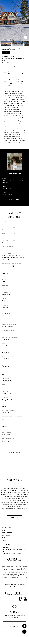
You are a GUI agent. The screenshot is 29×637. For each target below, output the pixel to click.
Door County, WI (7, 555)
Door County (14, 587)
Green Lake (21, 584)
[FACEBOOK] (12, 606)
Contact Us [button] (14, 517)
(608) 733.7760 (6, 537)
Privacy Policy (21, 626)
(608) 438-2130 (7, 188)
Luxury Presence (14, 617)
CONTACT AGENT (14, 199)
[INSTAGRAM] (16, 606)
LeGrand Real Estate (9, 584)
